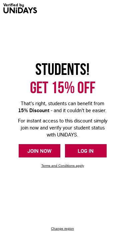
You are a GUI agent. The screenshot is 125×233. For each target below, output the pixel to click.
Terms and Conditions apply (62, 165)
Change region (62, 228)
